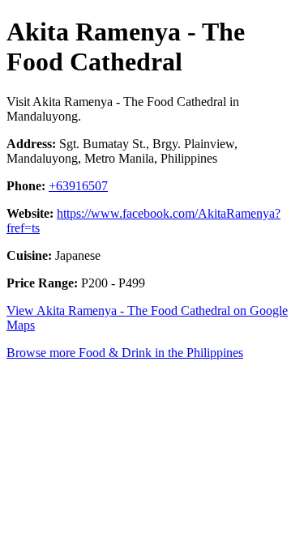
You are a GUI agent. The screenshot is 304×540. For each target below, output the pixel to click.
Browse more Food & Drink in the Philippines (124, 352)
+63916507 (78, 186)
